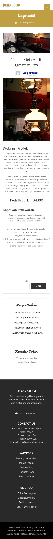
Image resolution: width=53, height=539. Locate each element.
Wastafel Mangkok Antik (27, 312)
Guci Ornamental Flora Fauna (27, 332)
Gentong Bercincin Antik (27, 317)
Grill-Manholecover (26, 507)
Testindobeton (26, 502)
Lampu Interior (30, 73)
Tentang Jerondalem (26, 458)
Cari (27, 281)
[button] (47, 7)
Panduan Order (26, 476)
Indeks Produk (26, 463)
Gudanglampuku (26, 498)
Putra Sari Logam (27, 493)
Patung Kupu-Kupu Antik (27, 322)
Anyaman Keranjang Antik (27, 327)
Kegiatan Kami (26, 472)
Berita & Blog (26, 467)
